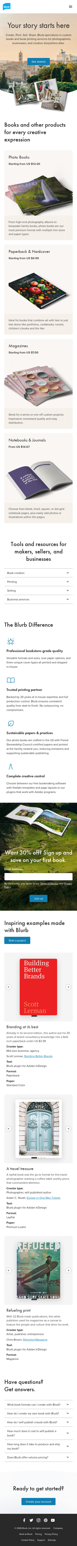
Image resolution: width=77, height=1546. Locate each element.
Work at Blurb (25, 1534)
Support (41, 1540)
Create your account (38, 1502)
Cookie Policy (27, 1540)
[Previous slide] (8, 987)
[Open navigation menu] (70, 6)
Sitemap (52, 1540)
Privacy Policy (51, 1534)
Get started (38, 62)
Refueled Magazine (35, 1340)
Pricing (38, 1534)
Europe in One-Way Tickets (43, 1198)
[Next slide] (68, 987)
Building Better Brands (38, 1056)
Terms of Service (49, 883)
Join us (38, 898)
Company (58, 1528)
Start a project (17, 940)
